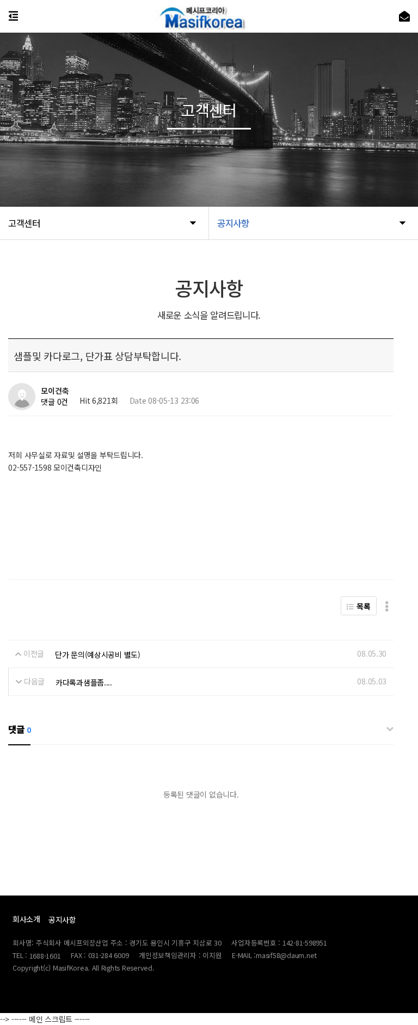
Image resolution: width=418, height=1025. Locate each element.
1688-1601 (45, 955)
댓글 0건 (54, 401)
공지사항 (62, 919)
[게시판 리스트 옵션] (386, 605)
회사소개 (26, 918)
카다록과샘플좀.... (84, 682)
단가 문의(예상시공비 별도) (97, 654)
